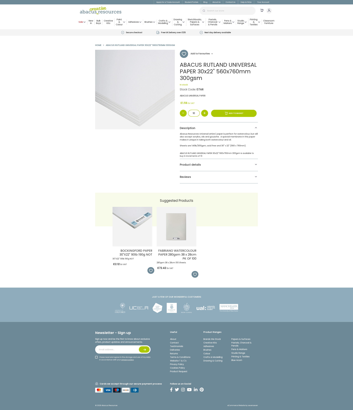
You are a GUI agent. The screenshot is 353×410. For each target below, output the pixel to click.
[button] (149, 270)
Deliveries (175, 349)
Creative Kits (210, 342)
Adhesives (208, 346)
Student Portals (191, 2)
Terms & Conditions (180, 357)
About (173, 339)
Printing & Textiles (240, 356)
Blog (205, 2)
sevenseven (253, 405)
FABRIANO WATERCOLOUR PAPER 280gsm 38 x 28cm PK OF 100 (177, 255)
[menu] (176, 22)
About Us (216, 2)
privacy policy (127, 359)
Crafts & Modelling (213, 357)
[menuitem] (82, 22)
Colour (206, 353)
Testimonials (176, 346)
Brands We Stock (212, 339)
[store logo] (100, 11)
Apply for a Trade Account (168, 2)
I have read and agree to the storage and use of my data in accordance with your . (124, 358)
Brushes (207, 349)
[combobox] (228, 11)
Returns (174, 353)
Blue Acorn (236, 360)
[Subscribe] (144, 349)
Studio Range (238, 353)
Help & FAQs (246, 2)
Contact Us (230, 2)
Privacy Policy (177, 364)
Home (98, 45)
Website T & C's (178, 360)
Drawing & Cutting (212, 360)
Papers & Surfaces (240, 339)
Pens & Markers (239, 349)
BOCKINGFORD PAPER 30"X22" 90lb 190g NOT (136, 253)
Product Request (178, 371)
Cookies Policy (177, 367)
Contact (174, 342)
